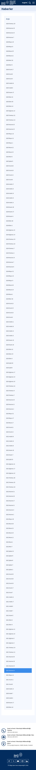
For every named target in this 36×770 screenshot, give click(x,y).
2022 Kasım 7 (9, 455)
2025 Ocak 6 (9, 179)
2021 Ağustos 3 (10, 643)
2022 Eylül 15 (9, 459)
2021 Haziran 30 (10, 657)
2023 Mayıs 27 (10, 418)
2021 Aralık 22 (10, 597)
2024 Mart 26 (9, 299)
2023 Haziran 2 (10, 409)
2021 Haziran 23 (10, 666)
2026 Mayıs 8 (9, 46)
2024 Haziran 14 (10, 257)
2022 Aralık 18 (10, 446)
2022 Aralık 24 (10, 441)
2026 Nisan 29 (9, 51)
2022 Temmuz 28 (10, 478)
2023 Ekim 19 (9, 354)
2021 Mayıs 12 (10, 675)
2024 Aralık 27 (10, 184)
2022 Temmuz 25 (10, 482)
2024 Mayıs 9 (9, 280)
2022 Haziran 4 (10, 510)
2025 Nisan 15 (9, 152)
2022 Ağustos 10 (10, 473)
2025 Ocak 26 (9, 170)
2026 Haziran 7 (10, 37)
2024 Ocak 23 (9, 303)
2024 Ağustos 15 (10, 230)
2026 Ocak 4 (9, 78)
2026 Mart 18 (9, 60)
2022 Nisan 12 (9, 537)
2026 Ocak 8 (9, 74)
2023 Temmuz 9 (10, 390)
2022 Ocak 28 (9, 579)
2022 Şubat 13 (10, 551)
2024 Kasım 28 (10, 207)
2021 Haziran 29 (10, 661)
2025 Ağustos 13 (10, 111)
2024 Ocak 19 (9, 308)
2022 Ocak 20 (9, 583)
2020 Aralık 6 (9, 698)
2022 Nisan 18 (9, 533)
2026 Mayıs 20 (10, 42)
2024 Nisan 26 (9, 285)
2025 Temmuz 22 (10, 115)
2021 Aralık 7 (9, 611)
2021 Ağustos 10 (10, 634)
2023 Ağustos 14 (10, 377)
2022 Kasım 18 (10, 450)
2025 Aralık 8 (9, 88)
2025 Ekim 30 (9, 101)
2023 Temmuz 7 (10, 395)
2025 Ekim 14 (9, 106)
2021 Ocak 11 (9, 679)
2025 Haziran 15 (10, 129)
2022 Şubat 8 (9, 560)
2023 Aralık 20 (10, 326)
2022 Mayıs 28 (10, 519)
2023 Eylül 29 (9, 363)
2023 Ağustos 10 (10, 381)
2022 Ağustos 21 (10, 464)
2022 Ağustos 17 (10, 468)
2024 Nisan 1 (9, 294)
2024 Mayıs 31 (10, 271)
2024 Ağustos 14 (10, 234)
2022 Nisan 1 (9, 542)
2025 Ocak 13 (9, 175)
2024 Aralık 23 (10, 189)
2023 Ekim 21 (9, 349)
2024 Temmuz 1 (10, 253)
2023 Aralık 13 (10, 335)
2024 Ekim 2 (9, 225)
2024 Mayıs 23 (10, 276)
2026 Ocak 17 (9, 69)
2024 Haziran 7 (10, 262)
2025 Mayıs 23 (10, 134)
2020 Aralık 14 (10, 689)
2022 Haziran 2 (10, 514)
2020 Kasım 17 (10, 702)
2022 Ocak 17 (9, 588)
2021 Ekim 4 (9, 624)
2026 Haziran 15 (10, 33)
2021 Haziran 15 (10, 670)
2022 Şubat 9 (9, 556)
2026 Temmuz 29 (10, 23)
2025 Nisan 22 (9, 147)
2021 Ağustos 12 (10, 629)
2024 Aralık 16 (10, 198)
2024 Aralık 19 (10, 193)
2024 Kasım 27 (10, 212)
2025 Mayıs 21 (10, 138)
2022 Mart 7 (9, 546)
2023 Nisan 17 (9, 423)
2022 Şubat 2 (9, 569)
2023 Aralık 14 (10, 331)
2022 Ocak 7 (9, 592)
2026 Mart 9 (9, 65)
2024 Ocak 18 (9, 312)
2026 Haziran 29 (10, 28)
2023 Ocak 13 (9, 432)
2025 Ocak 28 (9, 166)
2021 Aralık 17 (10, 601)
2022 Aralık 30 (10, 436)
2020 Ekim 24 (9, 707)
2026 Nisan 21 (9, 56)
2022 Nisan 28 (9, 524)
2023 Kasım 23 (10, 340)
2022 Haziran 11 (10, 505)
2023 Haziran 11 (10, 404)
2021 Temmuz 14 (10, 647)
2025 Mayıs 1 (9, 143)
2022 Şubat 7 (9, 565)
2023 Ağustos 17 (10, 372)
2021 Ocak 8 (9, 684)
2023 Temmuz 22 (10, 386)
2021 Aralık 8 (9, 606)
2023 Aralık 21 (10, 322)
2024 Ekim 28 (9, 221)
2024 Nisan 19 (9, 290)
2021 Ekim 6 (9, 620)
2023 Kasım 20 (10, 345)
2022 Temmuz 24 (10, 487)
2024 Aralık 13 (10, 202)
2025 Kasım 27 (10, 92)
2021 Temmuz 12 (10, 652)
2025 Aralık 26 (10, 83)
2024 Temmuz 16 (10, 244)
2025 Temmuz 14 (10, 120)
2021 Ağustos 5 (10, 638)
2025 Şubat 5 (9, 161)
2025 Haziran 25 (10, 124)
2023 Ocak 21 (9, 427)
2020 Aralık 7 (9, 693)
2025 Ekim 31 (9, 97)
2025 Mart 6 (9, 156)
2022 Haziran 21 (10, 491)
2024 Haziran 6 (10, 267)
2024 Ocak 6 (9, 317)
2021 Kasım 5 (9, 615)
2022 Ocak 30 (9, 574)
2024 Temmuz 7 (10, 248)
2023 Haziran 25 (10, 400)
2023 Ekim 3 (9, 358)
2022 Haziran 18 (10, 496)
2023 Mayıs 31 (10, 413)
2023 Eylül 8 (9, 368)
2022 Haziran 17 (10, 501)
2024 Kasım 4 (9, 216)
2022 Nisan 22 (9, 528)
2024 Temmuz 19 (10, 239)
